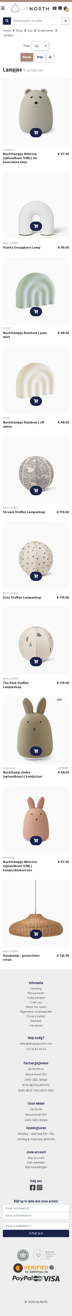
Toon (26, 46)
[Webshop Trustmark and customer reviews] (36, 1273)
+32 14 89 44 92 (36, 1049)
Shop (19, 30)
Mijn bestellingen (36, 1167)
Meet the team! (36, 1007)
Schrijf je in (36, 1233)
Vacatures (36, 1025)
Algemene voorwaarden (36, 1012)
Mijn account (36, 1158)
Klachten (36, 1021)
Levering (36, 988)
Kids (30, 30)
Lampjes (8, 35)
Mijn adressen (36, 1162)
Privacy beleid (36, 1016)
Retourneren (36, 993)
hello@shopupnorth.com (36, 1043)
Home (7, 30)
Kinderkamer (46, 30)
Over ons (36, 1002)
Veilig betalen (36, 998)
